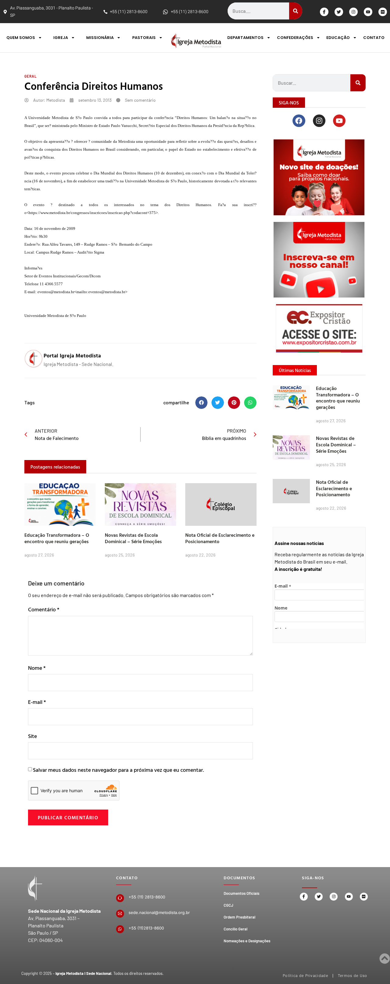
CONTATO (374, 37)
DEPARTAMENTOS (245, 37)
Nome (37, 668)
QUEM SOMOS (20, 37)
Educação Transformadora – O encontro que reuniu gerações (56, 538)
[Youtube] (368, 12)
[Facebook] (298, 120)
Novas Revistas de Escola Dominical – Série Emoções (133, 538)
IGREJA (60, 37)
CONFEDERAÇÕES (295, 37)
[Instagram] (353, 12)
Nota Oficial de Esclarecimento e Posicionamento (219, 538)
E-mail (37, 702)
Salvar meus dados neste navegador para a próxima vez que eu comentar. (118, 770)
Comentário (43, 609)
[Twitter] (339, 12)
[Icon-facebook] (324, 12)
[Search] (295, 10)
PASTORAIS (144, 37)
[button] (201, 402)
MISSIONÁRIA (100, 37)
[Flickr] (382, 12)
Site (32, 736)
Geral (30, 76)
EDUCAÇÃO (338, 37)
